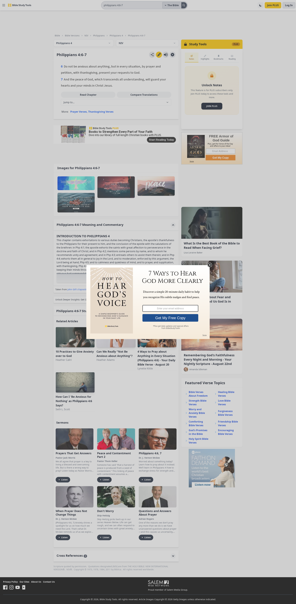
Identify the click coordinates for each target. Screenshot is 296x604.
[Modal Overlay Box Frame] (148, 302)
